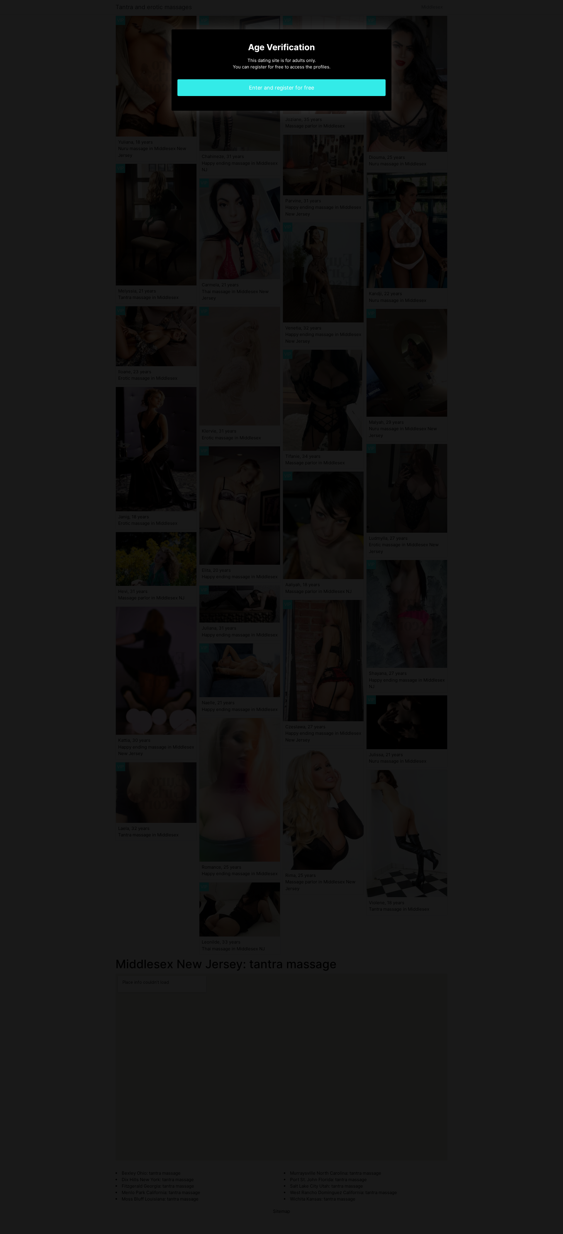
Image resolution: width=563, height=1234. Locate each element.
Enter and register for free (281, 88)
